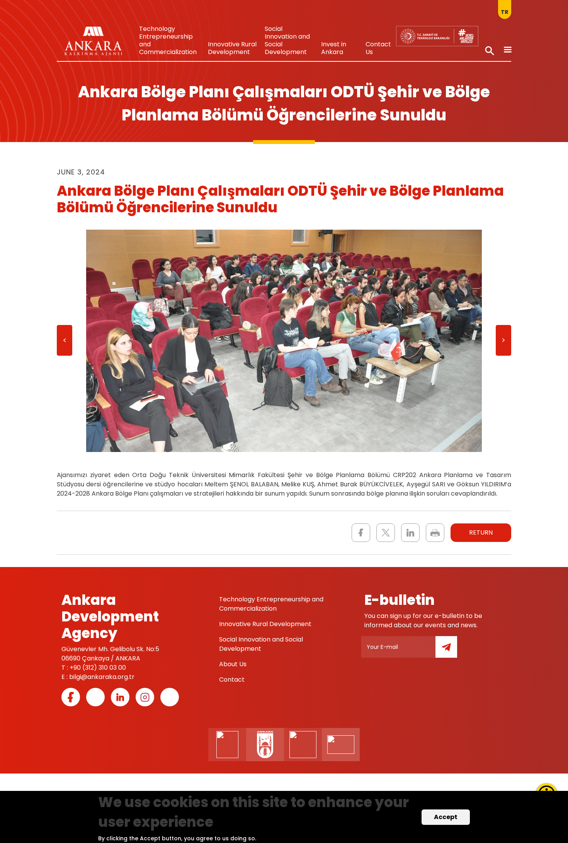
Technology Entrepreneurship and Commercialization (168, 40)
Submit (451, 651)
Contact (232, 679)
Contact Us (378, 48)
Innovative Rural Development (232, 48)
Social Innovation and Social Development (287, 40)
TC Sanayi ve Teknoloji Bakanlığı (432, 32)
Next (503, 343)
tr (504, 12)
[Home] (93, 43)
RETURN (481, 532)
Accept (445, 817)
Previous (64, 343)
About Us (233, 664)
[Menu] (507, 50)
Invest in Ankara (333, 48)
